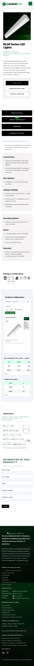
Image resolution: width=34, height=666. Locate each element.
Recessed (5, 577)
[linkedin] (3, 652)
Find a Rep (17, 83)
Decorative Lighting (9, 614)
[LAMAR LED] (12, 5)
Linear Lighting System (13, 570)
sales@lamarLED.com (21, 598)
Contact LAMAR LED (17, 94)
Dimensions (17, 126)
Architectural (7, 607)
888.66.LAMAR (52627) (21, 591)
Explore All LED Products (11, 638)
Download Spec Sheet (17, 88)
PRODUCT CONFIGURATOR (17, 119)
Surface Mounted (8, 573)
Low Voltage (6, 584)
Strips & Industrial (8, 610)
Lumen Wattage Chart (17, 133)
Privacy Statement (20, 631)
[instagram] (7, 652)
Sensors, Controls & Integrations (14, 643)
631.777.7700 (18, 593)
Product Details (17, 113)
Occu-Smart (6, 605)
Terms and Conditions (8, 631)
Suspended (5, 575)
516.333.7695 (18, 596)
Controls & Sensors (9, 582)
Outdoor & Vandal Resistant (12, 617)
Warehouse (6, 612)
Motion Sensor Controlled (11, 640)
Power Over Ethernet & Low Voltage (14, 645)
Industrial (5, 580)
